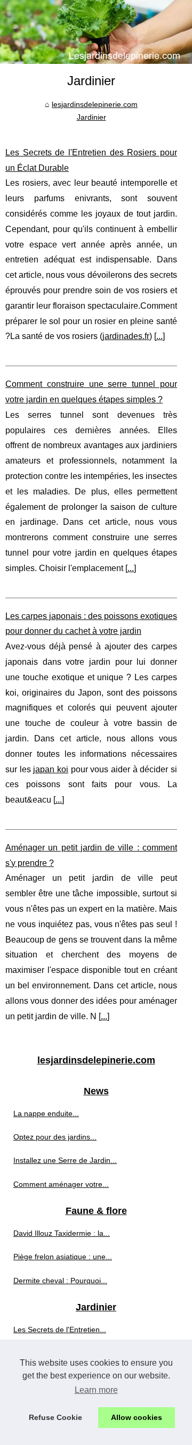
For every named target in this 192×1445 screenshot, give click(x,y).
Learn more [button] (96, 1389)
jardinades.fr (125, 336)
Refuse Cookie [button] (55, 1417)
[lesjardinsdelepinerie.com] (96, 32)
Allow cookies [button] (136, 1417)
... (159, 336)
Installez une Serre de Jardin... (65, 1160)
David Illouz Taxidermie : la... (61, 1233)
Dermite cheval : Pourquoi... (60, 1280)
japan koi (50, 769)
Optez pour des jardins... (55, 1137)
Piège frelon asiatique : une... (62, 1256)
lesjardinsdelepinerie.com (95, 104)
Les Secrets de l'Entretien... (59, 1329)
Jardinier (91, 117)
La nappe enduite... (46, 1113)
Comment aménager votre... (61, 1184)
